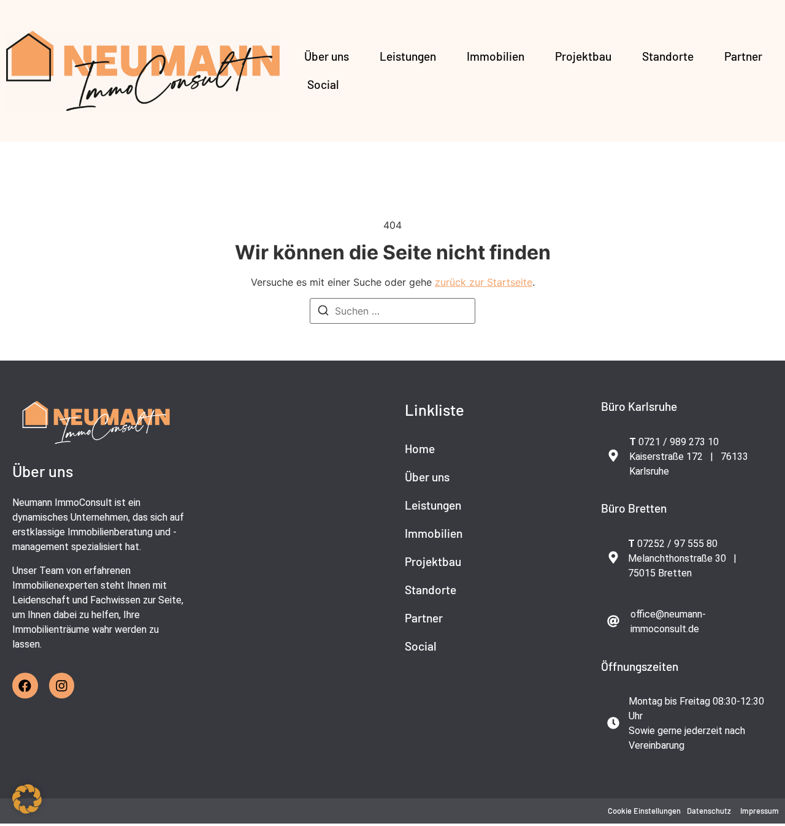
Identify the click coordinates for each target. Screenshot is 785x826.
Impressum (759, 811)
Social (323, 84)
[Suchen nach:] (392, 311)
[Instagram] (62, 685)
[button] (27, 799)
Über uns (326, 56)
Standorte (668, 56)
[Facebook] (25, 685)
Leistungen (408, 56)
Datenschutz (709, 811)
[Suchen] (323, 312)
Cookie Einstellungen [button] (644, 811)
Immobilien (495, 56)
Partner (743, 56)
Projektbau (583, 56)
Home (420, 449)
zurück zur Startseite (483, 282)
